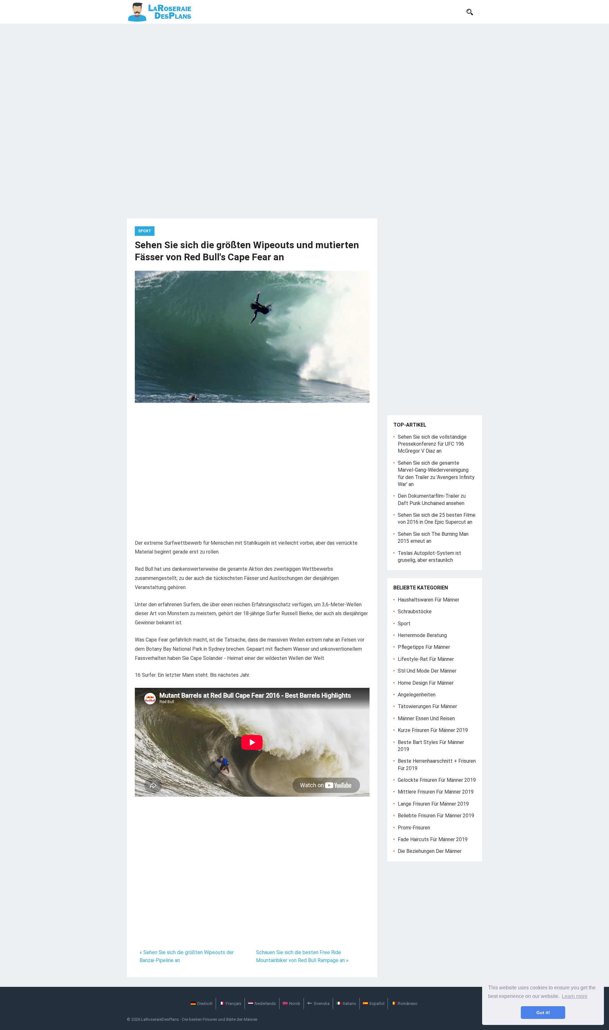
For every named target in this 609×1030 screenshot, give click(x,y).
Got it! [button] (543, 1012)
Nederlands (265, 1003)
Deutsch (205, 1003)
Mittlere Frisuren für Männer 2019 (436, 792)
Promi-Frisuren (414, 828)
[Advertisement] (304, 71)
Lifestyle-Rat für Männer (426, 659)
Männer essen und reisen (426, 718)
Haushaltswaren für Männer (428, 600)
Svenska (322, 1003)
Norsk (294, 1003)
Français (233, 1003)
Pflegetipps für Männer (424, 647)
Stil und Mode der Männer (427, 671)
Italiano (349, 1003)
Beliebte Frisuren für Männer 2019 (436, 816)
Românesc (407, 1003)
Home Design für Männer (426, 683)
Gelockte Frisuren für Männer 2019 (437, 780)
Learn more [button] (574, 996)
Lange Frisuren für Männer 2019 (433, 804)
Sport (144, 231)
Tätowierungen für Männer (427, 706)
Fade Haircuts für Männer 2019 (433, 839)
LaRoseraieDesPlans (160, 1019)
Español (377, 1003)
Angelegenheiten (416, 695)
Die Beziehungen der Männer (430, 851)
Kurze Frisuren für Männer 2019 (433, 730)
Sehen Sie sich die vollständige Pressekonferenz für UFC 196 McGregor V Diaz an (432, 444)
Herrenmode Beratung (422, 635)
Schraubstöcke (415, 611)
